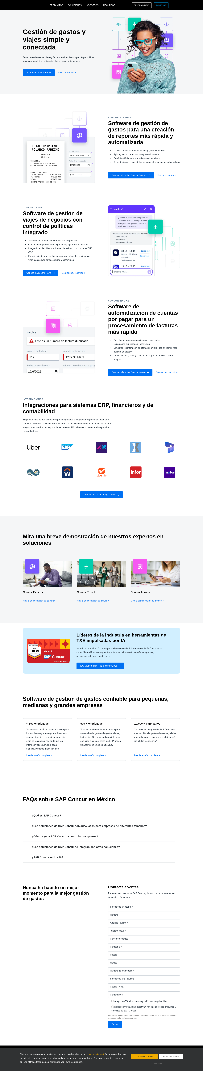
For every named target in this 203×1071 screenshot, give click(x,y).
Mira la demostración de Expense (39, 601)
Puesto (112, 953)
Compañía (113, 945)
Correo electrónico (118, 937)
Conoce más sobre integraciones (100, 494)
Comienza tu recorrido (72, 273)
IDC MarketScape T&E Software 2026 (98, 666)
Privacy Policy (156, 1063)
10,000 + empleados (147, 723)
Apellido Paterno (117, 921)
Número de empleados (120, 969)
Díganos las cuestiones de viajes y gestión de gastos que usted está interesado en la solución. (144, 907)
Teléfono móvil (115, 929)
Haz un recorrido (165, 175)
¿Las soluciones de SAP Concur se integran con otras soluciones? (76, 846)
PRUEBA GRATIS (141, 5)
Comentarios (115, 993)
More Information (171, 1056)
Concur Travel (86, 592)
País (110, 961)
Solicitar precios (66, 72)
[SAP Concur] (35, 5)
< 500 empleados (37, 723)
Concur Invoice (141, 592)
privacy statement (95, 1054)
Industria (112, 977)
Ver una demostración (37, 72)
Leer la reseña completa (38, 755)
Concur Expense (33, 592)
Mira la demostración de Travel (92, 601)
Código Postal (115, 985)
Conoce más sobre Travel (39, 273)
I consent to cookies (144, 1056)
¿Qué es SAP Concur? (46, 815)
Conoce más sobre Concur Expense (129, 175)
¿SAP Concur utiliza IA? (47, 857)
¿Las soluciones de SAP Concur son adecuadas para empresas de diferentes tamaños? (89, 826)
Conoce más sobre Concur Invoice (129, 372)
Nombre (112, 913)
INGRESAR (161, 5)
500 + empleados (91, 723)
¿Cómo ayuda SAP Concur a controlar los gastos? (65, 836)
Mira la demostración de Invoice (146, 601)
